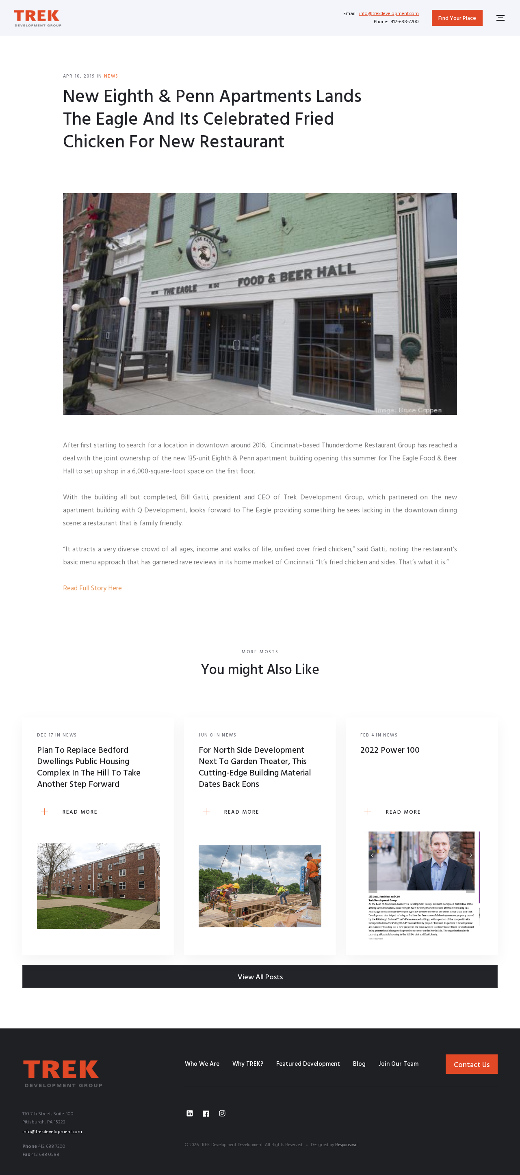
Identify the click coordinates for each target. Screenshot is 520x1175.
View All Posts (260, 977)
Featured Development (308, 1064)
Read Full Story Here (92, 588)
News (111, 76)
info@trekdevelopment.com (389, 14)
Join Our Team (398, 1064)
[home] (38, 17)
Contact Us (472, 1065)
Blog (359, 1064)
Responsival (346, 1145)
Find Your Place (457, 18)
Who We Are (202, 1064)
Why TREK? (247, 1064)
